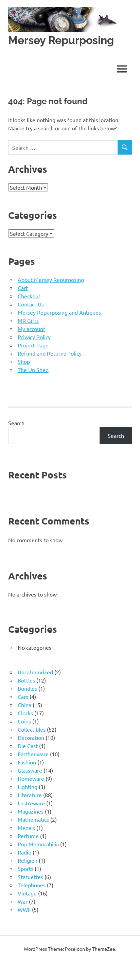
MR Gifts (28, 320)
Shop (24, 361)
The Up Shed (33, 369)
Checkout (29, 295)
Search (16, 422)
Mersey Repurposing (61, 40)
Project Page (33, 345)
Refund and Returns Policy (50, 353)
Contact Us (31, 304)
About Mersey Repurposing (51, 279)
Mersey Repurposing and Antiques (59, 312)
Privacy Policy (34, 336)
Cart (23, 287)
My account (31, 328)
